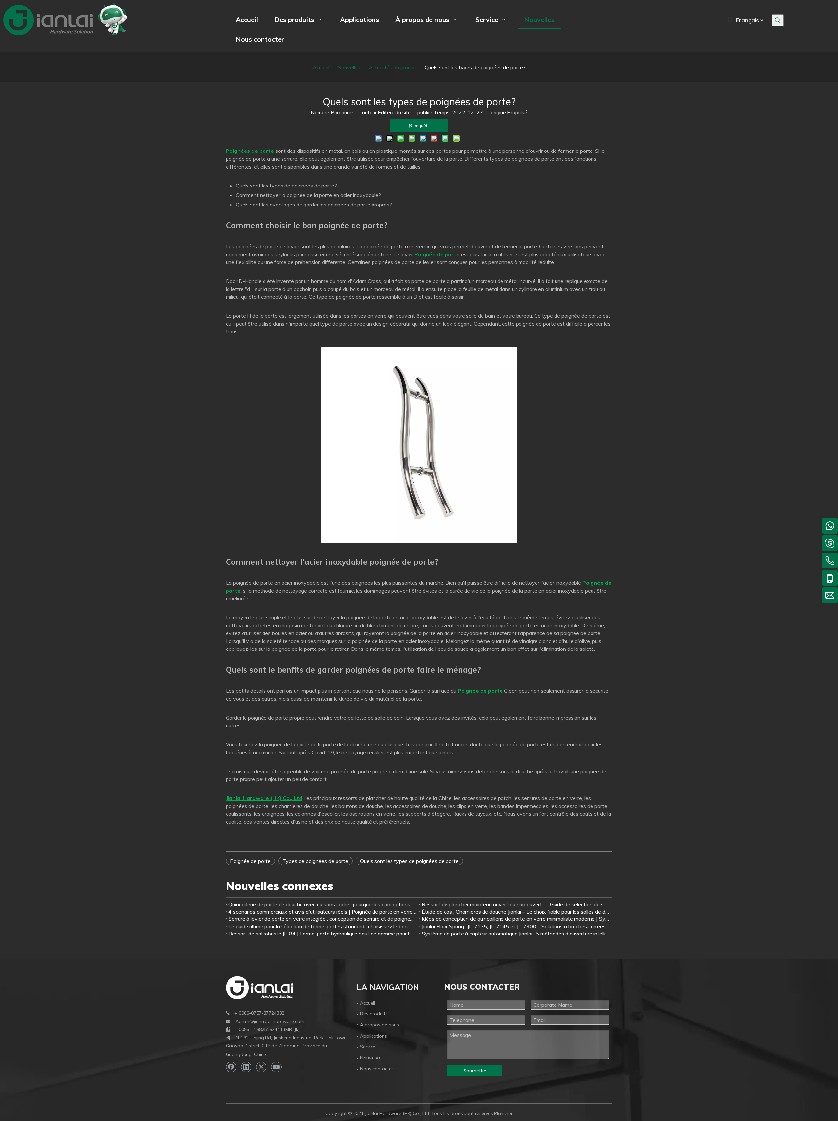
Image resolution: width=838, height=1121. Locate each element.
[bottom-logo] (259, 987)
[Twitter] (261, 1067)
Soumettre (475, 1071)
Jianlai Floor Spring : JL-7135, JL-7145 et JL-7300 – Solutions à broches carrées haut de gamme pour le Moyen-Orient (516, 926)
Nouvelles (370, 1058)
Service (367, 1047)
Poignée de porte (250, 861)
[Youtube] (276, 1067)
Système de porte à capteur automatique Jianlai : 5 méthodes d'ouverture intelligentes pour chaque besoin (516, 933)
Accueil (367, 1003)
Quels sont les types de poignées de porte (409, 861)
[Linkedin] (246, 1067)
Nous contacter (376, 1069)
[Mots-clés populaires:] (778, 20)
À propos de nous (379, 1025)
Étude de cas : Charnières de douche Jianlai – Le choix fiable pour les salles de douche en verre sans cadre (516, 911)
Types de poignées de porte (315, 861)
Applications (373, 1036)
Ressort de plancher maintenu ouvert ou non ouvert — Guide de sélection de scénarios (516, 904)
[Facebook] (231, 1067)
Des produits (374, 1014)
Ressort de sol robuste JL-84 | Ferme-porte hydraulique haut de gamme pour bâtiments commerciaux (322, 933)
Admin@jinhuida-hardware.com (269, 1021)
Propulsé (517, 112)
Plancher (503, 1113)
